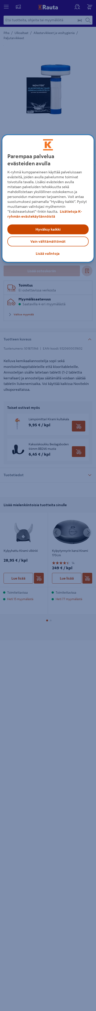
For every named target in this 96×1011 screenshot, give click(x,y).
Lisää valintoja (48, 253)
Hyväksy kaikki (48, 229)
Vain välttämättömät (48, 241)
